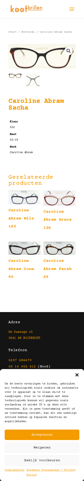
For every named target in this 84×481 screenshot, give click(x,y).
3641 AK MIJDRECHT (24, 338)
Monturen (28, 32)
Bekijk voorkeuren (42, 460)
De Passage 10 (20, 332)
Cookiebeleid (14, 470)
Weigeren (42, 448)
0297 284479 (20, 360)
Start (12, 32)
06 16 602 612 (22, 367)
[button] (77, 375)
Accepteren (42, 435)
